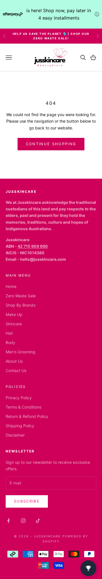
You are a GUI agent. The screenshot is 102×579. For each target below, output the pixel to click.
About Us (14, 361)
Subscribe (27, 501)
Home (11, 286)
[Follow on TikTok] (38, 521)
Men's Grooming (20, 351)
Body (10, 342)
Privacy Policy (19, 397)
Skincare (14, 323)
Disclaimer (15, 435)
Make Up (14, 314)
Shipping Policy (20, 425)
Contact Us (16, 370)
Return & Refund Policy (27, 416)
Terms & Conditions (23, 407)
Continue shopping (51, 144)
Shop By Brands (20, 305)
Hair (9, 333)
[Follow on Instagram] (23, 521)
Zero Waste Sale (21, 295)
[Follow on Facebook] (8, 521)
